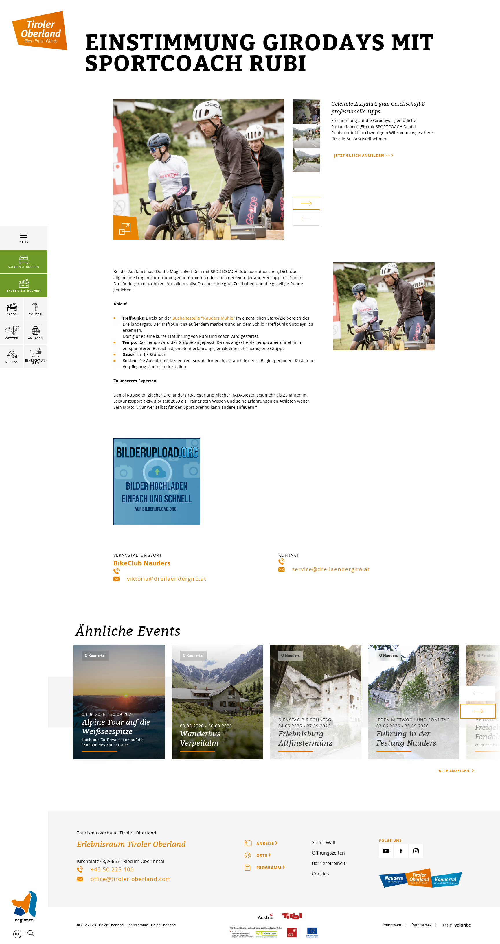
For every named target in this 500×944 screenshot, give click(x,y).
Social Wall (323, 842)
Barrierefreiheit (328, 863)
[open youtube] (386, 851)
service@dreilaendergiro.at (331, 569)
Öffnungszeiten (328, 853)
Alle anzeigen (455, 770)
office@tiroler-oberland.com (131, 879)
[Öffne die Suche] (30, 933)
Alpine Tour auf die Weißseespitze (116, 726)
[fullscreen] (124, 228)
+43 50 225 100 (112, 869)
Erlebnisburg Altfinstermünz (305, 738)
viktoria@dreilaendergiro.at (166, 578)
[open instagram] (416, 851)
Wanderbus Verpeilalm (200, 738)
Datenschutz (421, 924)
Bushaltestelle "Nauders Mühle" (203, 318)
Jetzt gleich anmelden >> (362, 155)
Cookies (320, 874)
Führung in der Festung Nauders (406, 738)
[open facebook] (401, 851)
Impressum (392, 924)
